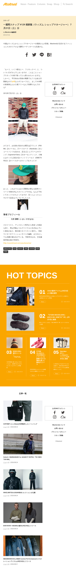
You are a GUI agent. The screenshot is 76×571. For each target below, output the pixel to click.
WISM (37, 248)
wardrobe (31, 248)
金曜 (13, 81)
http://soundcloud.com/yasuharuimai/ (17, 243)
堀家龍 (5, 251)
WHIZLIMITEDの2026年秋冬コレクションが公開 (19, 492)
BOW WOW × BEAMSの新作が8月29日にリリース (19, 526)
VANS (25, 248)
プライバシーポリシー (58, 108)
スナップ (6, 20)
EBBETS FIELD (7, 248)
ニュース (6, 427)
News (23, 4)
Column (41, 4)
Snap (49, 4)
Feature (32, 4)
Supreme (20, 248)
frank (14, 248)
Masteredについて (58, 101)
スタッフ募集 (58, 111)
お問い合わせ (58, 104)
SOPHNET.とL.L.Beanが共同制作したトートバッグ (20, 424)
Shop (56, 4)
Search (69, 4)
